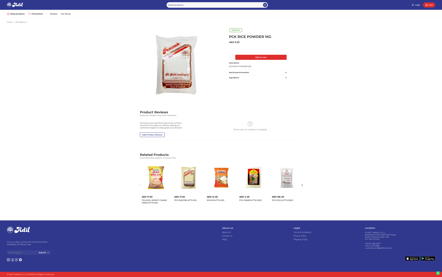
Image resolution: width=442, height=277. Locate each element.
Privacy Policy (300, 236)
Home (9, 22)
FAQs (224, 239)
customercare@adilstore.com (378, 248)
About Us (226, 232)
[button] (302, 185)
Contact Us (227, 236)
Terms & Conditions (302, 232)
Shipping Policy (301, 239)
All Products (20, 22)
